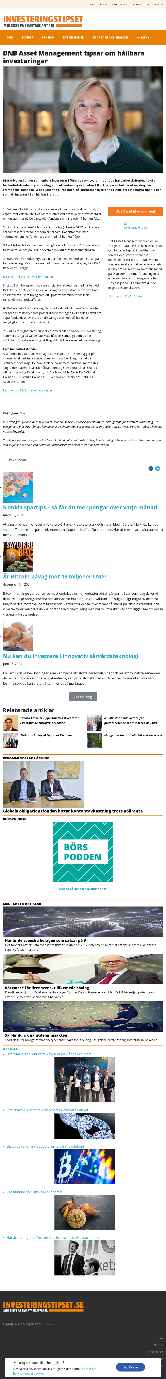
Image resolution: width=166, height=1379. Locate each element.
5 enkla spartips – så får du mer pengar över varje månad (80, 507)
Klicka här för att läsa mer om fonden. (28, 277)
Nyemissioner (73, 37)
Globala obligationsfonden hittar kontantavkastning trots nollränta (73, 811)
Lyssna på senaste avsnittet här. (83, 889)
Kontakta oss (141, 4)
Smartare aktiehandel (110, 37)
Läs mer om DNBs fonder (125, 296)
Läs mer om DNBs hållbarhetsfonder (27, 390)
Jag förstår (130, 1367)
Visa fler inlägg (83, 697)
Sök (92, 4)
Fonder (27, 37)
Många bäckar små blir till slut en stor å (133, 735)
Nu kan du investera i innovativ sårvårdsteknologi (70, 656)
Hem (10, 37)
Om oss (103, 4)
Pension (48, 37)
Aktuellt (11, 1049)
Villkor (158, 4)
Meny (145, 37)
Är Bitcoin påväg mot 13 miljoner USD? (55, 576)
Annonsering (120, 4)
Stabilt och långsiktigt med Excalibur (46, 735)
